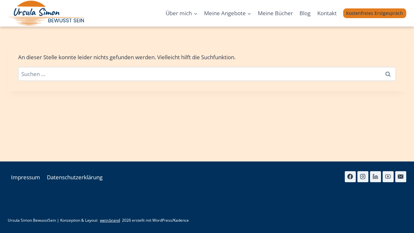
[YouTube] (388, 176)
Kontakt (327, 13)
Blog (305, 13)
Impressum (25, 177)
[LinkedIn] (375, 176)
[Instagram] (362, 176)
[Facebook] (350, 176)
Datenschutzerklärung (75, 177)
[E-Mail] (400, 176)
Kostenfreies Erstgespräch (374, 13)
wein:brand (110, 220)
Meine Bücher (275, 13)
